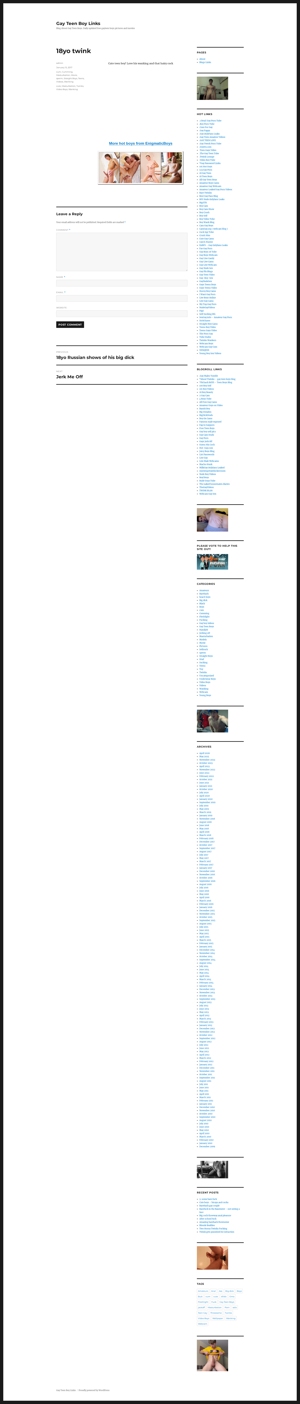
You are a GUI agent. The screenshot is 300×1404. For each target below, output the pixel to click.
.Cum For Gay (205, 127)
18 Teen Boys (205, 176)
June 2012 (204, 1048)
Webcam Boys (206, 343)
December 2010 (207, 1107)
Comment (63, 230)
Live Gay (203, 458)
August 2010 (205, 1120)
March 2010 (205, 1136)
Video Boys (62, 89)
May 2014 (204, 973)
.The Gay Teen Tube (209, 153)
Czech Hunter (206, 242)
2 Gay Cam (204, 395)
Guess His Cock (207, 444)
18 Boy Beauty (206, 392)
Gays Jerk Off (205, 441)
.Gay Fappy (204, 130)
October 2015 (205, 917)
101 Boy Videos (206, 389)
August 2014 (205, 963)
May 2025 (204, 756)
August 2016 (205, 884)
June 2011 (204, 1087)
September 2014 (207, 959)
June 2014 (204, 969)
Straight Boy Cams (208, 324)
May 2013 (204, 1012)
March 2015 (205, 940)
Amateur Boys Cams (209, 183)
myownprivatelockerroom (212, 471)
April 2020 (204, 796)
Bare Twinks (205, 192)
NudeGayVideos (207, 307)
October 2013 (205, 995)
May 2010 (204, 1130)
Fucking (203, 620)
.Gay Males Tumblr (208, 376)
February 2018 (206, 838)
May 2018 (204, 828)
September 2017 (207, 848)
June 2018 (204, 825)
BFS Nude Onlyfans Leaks (212, 199)
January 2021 (205, 786)
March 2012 (205, 1058)
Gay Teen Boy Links (78, 23)
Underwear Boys (207, 679)
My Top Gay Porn (207, 304)
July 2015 (203, 927)
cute (58, 86)
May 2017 (204, 858)
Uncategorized (206, 675)
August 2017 (205, 851)
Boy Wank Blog (206, 222)
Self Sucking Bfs (207, 314)
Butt (200, 1296)
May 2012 (204, 1051)
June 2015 (204, 930)
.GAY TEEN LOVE (207, 140)
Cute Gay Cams (206, 238)
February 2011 (206, 1100)
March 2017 (205, 861)
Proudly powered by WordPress (94, 1390)
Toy (201, 669)
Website (61, 307)
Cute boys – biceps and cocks (213, 1202)
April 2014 (204, 976)
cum (58, 72)
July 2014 (203, 966)
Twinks (79, 86)
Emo (232, 1296)
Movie (74, 75)
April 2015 (204, 936)
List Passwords (206, 454)
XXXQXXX (204, 350)
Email (61, 292)
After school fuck (207, 1218)
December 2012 (207, 1028)
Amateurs (204, 590)
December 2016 (207, 871)
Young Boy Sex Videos (210, 353)
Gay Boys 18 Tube (208, 251)
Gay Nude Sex (206, 268)
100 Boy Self (205, 385)
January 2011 (205, 1104)
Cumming (67, 72)
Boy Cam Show (206, 209)
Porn (227, 1307)
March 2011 (205, 1097)
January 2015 (205, 946)
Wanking (68, 81)
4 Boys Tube (205, 399)
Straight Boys (70, 78)
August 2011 (205, 1081)
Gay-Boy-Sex (206, 278)
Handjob (203, 629)
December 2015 (207, 910)
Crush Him (204, 235)
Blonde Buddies (207, 1225)
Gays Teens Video (208, 288)
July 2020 (204, 792)
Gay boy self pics (207, 431)
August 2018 (205, 822)
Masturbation (63, 75)
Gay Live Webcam (208, 265)
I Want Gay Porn (207, 294)
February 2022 (206, 776)
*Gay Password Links (210, 163)
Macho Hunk (205, 464)
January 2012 (205, 1064)
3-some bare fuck (208, 1199)
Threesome (216, 1313)
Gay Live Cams (206, 261)
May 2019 (204, 809)
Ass (220, 1291)
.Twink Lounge (206, 156)
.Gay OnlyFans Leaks (209, 134)
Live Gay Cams (206, 301)
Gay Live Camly (206, 258)
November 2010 (207, 1110)
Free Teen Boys (207, 428)
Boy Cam (203, 206)
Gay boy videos (206, 623)
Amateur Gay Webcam (210, 186)
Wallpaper (217, 1318)
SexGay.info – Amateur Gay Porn (215, 317)
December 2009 (207, 1146)
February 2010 (206, 1140)
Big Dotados (205, 412)
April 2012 (204, 1054)
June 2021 (204, 782)
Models (203, 639)
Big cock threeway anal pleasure (215, 1215)
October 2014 (205, 956)
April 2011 (204, 1094)
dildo (223, 1296)
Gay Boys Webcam (208, 255)
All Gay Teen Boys (208, 179)
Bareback (204, 593)
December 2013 (207, 989)
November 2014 (207, 953)
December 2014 (207, 950)
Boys (201, 607)
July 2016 (203, 887)
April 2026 (204, 753)
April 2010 (204, 1133)
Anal (213, 1291)
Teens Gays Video (208, 330)
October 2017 (205, 845)
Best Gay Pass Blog (208, 196)
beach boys (204, 597)
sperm (59, 78)
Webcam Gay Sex (207, 494)
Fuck (213, 1302)
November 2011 (207, 1071)
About (202, 59)
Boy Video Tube (207, 219)
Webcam (203, 692)
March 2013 (205, 1018)
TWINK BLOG (206, 490)
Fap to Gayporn (207, 425)
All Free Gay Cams (208, 402)
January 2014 (205, 986)
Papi (201, 310)
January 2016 (205, 907)
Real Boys (204, 477)
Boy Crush (204, 212)
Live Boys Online (207, 297)
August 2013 (205, 1002)
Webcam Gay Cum (208, 347)
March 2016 (205, 900)
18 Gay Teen (205, 173)
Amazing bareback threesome (214, 1222)
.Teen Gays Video (207, 150)
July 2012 (203, 1045)
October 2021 (205, 779)
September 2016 (207, 881)
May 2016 (204, 894)
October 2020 (206, 789)
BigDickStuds (206, 415)
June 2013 (204, 1009)
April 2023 (204, 766)
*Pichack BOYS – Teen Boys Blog (215, 382)
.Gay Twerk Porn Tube (210, 143)
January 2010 (205, 1143)
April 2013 (204, 1015)
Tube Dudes (205, 337)
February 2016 (206, 904)
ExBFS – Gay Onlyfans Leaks (213, 245)
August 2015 (205, 923)
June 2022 (204, 773)
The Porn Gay (206, 333)
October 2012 (205, 1035)
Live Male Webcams (209, 461)
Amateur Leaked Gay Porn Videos (215, 189)
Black (202, 603)
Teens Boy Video (207, 327)
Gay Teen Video (207, 274)
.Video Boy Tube (207, 160)
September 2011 (207, 1077)
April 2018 (204, 832)
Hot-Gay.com (206, 448)
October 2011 (205, 1074)
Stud (201, 659)
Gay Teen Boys (206, 626)
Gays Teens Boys (207, 284)
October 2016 (205, 877)
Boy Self (203, 215)
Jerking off (204, 633)
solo (235, 1307)
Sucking (203, 662)
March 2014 (205, 979)
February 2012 (206, 1061)
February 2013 (206, 1022)
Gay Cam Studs (206, 435)
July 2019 (203, 805)
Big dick (203, 600)
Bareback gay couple (209, 1205)
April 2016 (204, 897)
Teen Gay (202, 1313)
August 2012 (205, 1041)
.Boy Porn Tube (206, 124)
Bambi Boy (204, 408)
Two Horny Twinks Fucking (213, 1228)
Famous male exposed (210, 421)
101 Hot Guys (205, 166)
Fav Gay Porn (205, 248)
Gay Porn (203, 438)
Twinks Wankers (207, 340)
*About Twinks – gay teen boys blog (217, 379)
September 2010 (207, 1117)
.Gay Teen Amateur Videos (212, 137)
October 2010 (205, 1113)
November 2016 (207, 874)
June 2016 (204, 891)
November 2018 (207, 818)
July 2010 (203, 1123)
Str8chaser (204, 320)
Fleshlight (204, 616)
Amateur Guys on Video (211, 405)
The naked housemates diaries (214, 484)
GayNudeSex (205, 281)
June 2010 (204, 1127)
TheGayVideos (206, 487)
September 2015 (207, 920)
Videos (59, 81)
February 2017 (206, 864)
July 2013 (203, 1005)
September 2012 (207, 1038)
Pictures (203, 646)
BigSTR (203, 202)
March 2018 (205, 835)
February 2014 (206, 982)
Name (60, 277)
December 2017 (207, 841)
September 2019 (207, 802)
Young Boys (205, 695)
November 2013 (207, 992)
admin (59, 63)
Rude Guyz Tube (207, 480)
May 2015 (204, 933)
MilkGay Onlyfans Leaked (212, 467)
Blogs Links (205, 62)
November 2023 (207, 759)
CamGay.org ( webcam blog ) (213, 229)
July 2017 (203, 855)
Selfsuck (203, 649)
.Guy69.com (205, 147)
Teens (81, 78)
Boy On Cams (205, 418)
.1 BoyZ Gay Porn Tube (210, 120)
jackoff (201, 1307)
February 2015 (206, 943)
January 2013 (205, 1025)
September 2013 (207, 999)
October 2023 (205, 763)
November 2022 (207, 769)
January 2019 (205, 815)
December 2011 (206, 1068)
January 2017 (205, 868)
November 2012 (207, 1032)
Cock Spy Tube (206, 232)
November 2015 (207, 914)
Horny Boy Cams (207, 291)
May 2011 (203, 1091)
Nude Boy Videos (207, 474)
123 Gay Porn (205, 170)
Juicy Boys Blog (207, 451)
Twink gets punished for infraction (216, 1232)
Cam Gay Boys (206, 225)
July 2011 (203, 1084)
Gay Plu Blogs (206, 271)
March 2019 (205, 812)
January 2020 (205, 799)
